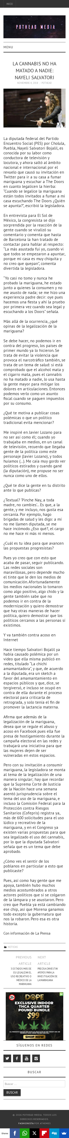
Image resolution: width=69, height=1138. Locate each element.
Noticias (13, 946)
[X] (34, 1133)
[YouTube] (26, 1058)
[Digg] (54, 1133)
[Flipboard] (44, 1133)
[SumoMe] (64, 1133)
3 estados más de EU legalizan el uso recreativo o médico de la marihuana (21, 976)
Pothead (47, 82)
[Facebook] (17, 1058)
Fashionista (26, 1123)
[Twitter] (7, 1058)
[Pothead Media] (34, 26)
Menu (8, 47)
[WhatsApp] (25, 1133)
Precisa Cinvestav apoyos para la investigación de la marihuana (48, 974)
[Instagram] (36, 1058)
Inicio (10, 3)
